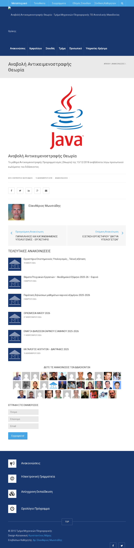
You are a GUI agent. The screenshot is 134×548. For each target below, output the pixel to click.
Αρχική (107, 64)
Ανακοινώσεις (17, 48)
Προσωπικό (75, 48)
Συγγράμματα (59, 3)
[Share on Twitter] (20, 190)
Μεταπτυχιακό (19, 3)
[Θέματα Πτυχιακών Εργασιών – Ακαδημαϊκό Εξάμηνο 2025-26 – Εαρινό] (14, 282)
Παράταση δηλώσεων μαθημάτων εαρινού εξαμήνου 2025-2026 (57, 295)
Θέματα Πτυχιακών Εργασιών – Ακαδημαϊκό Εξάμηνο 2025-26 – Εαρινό (61, 277)
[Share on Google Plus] (37, 190)
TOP (67, 521)
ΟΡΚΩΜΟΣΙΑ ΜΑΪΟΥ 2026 (37, 313)
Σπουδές (50, 48)
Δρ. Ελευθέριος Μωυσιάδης (47, 540)
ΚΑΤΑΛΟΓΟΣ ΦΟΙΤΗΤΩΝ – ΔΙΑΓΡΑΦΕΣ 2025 (46, 349)
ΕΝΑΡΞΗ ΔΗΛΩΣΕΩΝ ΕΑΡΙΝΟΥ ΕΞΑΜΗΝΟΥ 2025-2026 (51, 331)
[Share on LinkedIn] (28, 190)
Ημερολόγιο (35, 48)
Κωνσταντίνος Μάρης (40, 535)
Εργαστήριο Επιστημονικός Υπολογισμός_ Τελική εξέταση (54, 259)
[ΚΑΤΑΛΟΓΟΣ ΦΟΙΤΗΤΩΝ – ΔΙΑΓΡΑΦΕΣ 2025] (14, 354)
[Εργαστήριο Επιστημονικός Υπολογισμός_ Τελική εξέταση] (14, 264)
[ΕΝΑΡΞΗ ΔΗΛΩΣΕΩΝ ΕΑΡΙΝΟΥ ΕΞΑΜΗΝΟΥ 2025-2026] (14, 336)
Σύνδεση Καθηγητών (105, 3)
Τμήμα (62, 48)
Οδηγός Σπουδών (82, 3)
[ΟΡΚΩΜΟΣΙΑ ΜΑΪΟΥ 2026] (14, 318)
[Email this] (46, 190)
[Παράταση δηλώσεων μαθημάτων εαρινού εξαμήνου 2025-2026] (14, 300)
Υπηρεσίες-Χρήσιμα (96, 48)
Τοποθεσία (39, 3)
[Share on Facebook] (11, 190)
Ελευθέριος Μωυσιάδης (45, 205)
